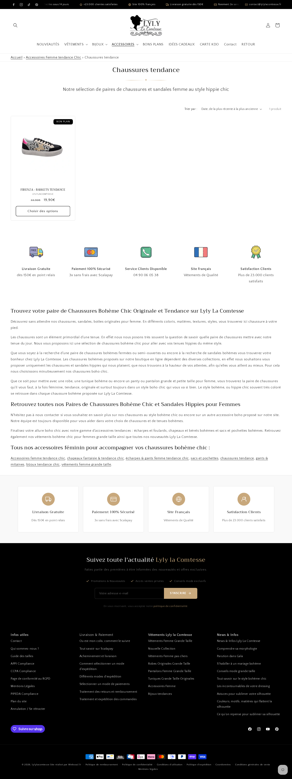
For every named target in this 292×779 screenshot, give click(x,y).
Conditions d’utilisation (170, 764)
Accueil (16, 57)
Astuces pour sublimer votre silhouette (244, 694)
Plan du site (19, 701)
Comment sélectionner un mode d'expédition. (102, 666)
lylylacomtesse (40, 764)
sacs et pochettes (204, 458)
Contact (16, 641)
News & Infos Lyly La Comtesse (238, 641)
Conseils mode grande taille (236, 671)
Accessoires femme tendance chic (38, 458)
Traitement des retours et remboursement (108, 692)
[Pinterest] (36, 4)
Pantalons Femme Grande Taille (169, 671)
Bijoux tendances (160, 694)
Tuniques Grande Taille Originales (171, 678)
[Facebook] (13, 4)
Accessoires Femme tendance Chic (53, 57)
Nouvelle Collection (161, 648)
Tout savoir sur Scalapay (96, 648)
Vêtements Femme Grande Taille (170, 641)
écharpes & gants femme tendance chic (157, 458)
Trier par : (190, 109)
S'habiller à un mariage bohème (239, 663)
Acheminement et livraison (98, 656)
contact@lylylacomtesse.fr (265, 4)
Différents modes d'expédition (100, 676)
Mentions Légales (23, 686)
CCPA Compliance (23, 671)
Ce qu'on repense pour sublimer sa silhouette (248, 714)
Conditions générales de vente (252, 764)
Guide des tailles (22, 656)
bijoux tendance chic (43, 464)
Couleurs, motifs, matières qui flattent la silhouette (244, 704)
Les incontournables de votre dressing (243, 686)
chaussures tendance (237, 458)
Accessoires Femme (161, 686)
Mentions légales (148, 769)
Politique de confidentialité (137, 764)
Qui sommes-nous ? (25, 648)
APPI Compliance (22, 663)
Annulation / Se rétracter (28, 709)
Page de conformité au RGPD (30, 678)
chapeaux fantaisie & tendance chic (95, 458)
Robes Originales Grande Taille (169, 663)
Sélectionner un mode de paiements (105, 684)
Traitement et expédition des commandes (108, 699)
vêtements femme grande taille (86, 464)
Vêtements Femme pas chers (168, 656)
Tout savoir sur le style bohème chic (242, 678)
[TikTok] (29, 4)
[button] (15, 25)
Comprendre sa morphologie (237, 648)
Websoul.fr (74, 764)
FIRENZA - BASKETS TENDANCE (43, 190)
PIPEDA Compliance (24, 694)
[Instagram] (21, 4)
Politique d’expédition (199, 764)
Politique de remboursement (102, 764)
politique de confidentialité (170, 606)
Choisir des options (43, 211)
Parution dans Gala (230, 656)
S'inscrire (178, 593)
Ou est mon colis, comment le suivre (105, 641)
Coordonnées (223, 764)
